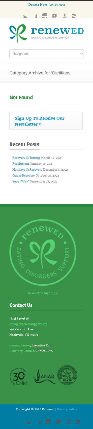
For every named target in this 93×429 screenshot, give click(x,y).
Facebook (32, 13)
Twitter (22, 13)
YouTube (61, 13)
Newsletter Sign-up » (43, 292)
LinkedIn (52, 13)
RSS (71, 13)
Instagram (42, 13)
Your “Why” (20, 181)
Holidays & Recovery (27, 169)
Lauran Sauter (19, 345)
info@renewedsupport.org (28, 323)
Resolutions (21, 163)
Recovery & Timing (26, 157)
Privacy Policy (67, 408)
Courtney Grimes (21, 350)
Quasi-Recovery (23, 175)
